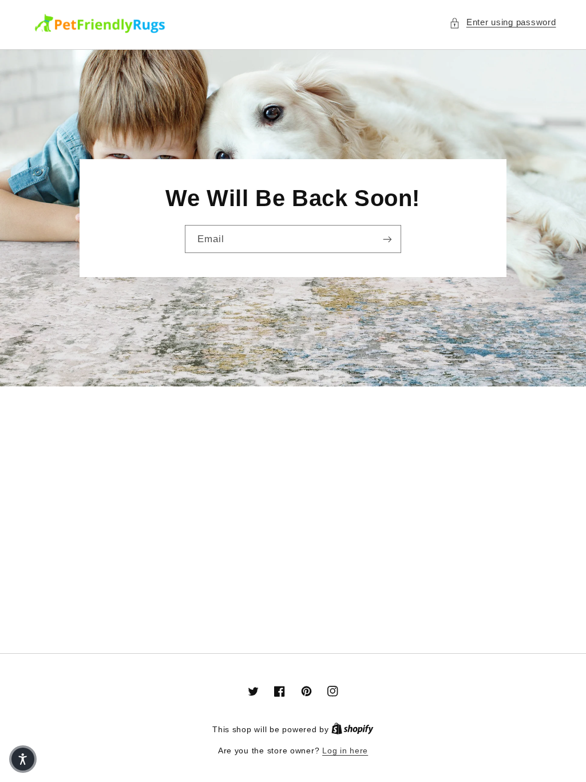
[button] (502, 22)
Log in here (345, 751)
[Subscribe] (387, 239)
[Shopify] (352, 729)
